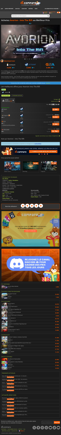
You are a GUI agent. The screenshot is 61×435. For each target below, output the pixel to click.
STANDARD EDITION (17, 95)
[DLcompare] (6, 427)
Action (10, 180)
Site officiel (5, 178)
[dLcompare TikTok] (54, 428)
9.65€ (55, 117)
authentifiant (38, 143)
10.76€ (55, 131)
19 (3, 111)
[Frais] (53, 104)
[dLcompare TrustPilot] (46, 428)
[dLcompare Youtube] (50, 428)
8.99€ (55, 109)
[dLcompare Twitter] (34, 428)
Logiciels (17, 8)
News (36, 8)
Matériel (31, 8)
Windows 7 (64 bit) (9, 192)
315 (3, 123)
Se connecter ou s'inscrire (51, 8)
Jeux (2, 8)
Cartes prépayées (9, 8)
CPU (3, 193)
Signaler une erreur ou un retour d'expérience (47, 136)
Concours (24, 8)
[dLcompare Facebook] (38, 428)
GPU (3, 196)
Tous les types (5, 95)
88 (3, 131)
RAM (3, 195)
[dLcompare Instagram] (42, 428)
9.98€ (55, 124)
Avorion (48, 83)
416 (3, 117)
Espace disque (6, 198)
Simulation (15, 180)
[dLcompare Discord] (58, 428)
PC (4, 89)
